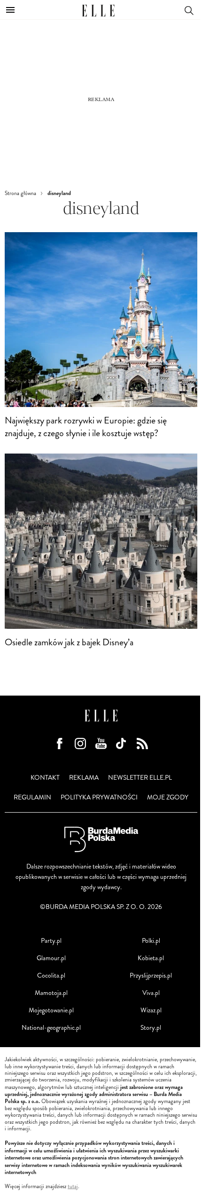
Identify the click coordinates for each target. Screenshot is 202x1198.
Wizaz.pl (151, 1010)
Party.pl (51, 940)
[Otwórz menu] (10, 10)
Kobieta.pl (151, 958)
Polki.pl (151, 940)
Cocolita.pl (51, 975)
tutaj (73, 1186)
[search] (188, 9)
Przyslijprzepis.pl (151, 975)
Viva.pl (151, 992)
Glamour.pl (51, 958)
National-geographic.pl (51, 1027)
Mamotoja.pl (51, 992)
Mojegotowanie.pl (51, 1010)
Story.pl (150, 1027)
